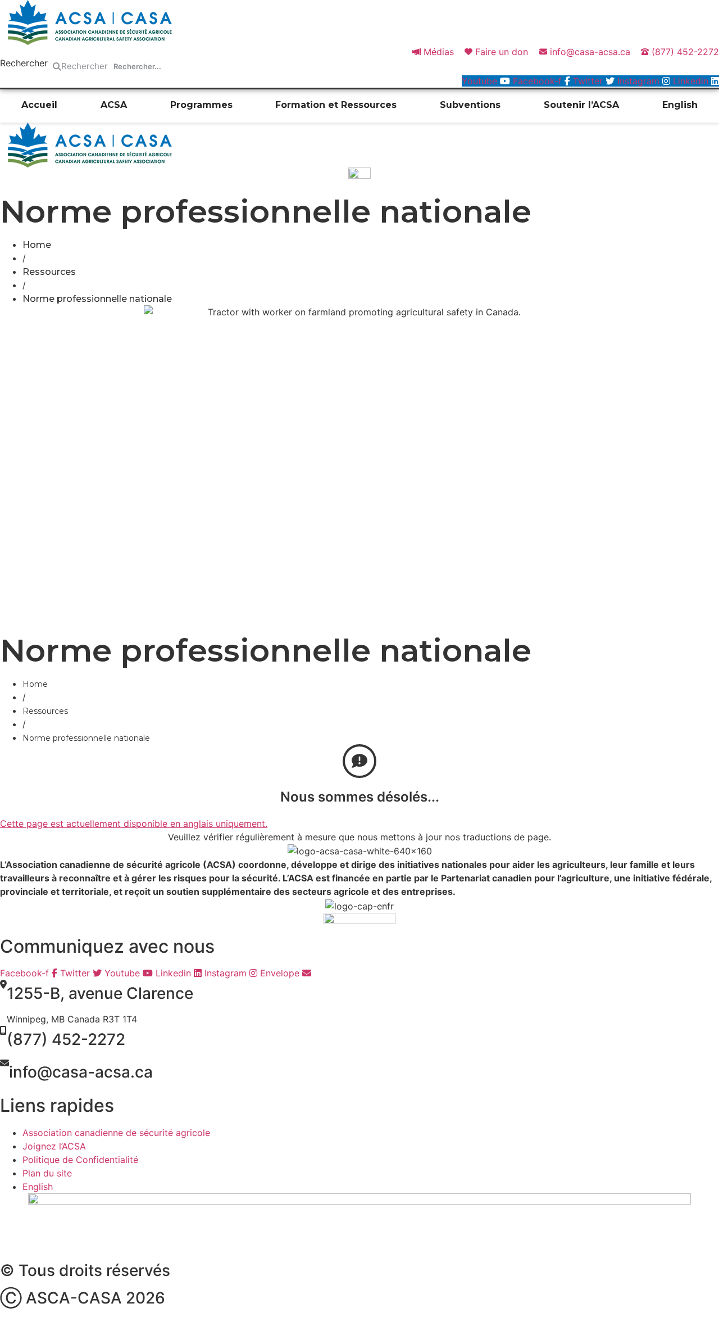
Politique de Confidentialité (80, 1159)
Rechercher (24, 63)
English (680, 104)
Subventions (470, 104)
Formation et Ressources (336, 104)
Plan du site (47, 1173)
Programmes (201, 104)
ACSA (114, 104)
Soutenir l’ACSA (581, 104)
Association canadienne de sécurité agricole (116, 1132)
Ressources (49, 271)
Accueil (39, 104)
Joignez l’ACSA (54, 1146)
